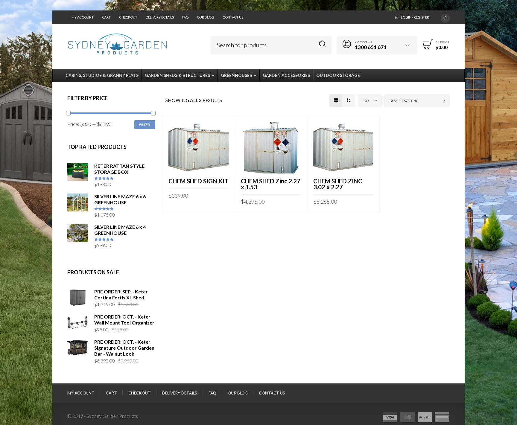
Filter (144, 124)
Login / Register (415, 17)
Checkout (128, 17)
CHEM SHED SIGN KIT (198, 181)
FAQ (185, 17)
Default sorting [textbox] (404, 101)
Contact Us (233, 17)
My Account (83, 17)
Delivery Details (160, 17)
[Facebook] (445, 17)
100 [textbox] (365, 101)
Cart (106, 17)
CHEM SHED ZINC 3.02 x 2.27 (337, 184)
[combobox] (370, 100)
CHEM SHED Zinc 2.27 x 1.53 (270, 184)
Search (322, 44)
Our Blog (205, 17)
